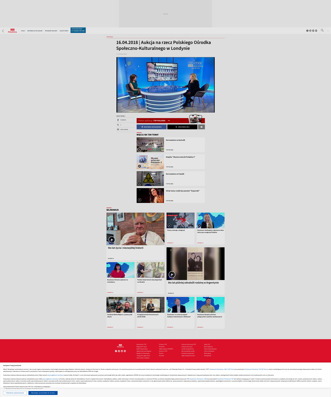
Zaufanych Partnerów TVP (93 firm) (256, 369)
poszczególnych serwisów (55, 375)
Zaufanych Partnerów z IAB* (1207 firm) (222, 369)
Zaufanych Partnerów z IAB (198, 379)
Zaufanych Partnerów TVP (225, 379)
